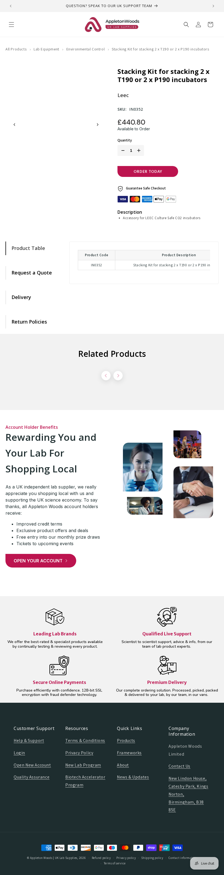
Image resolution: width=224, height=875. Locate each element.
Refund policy (101, 858)
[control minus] (121, 150)
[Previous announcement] (11, 6)
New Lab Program (83, 765)
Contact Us (179, 766)
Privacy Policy (79, 753)
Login (19, 753)
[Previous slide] (14, 124)
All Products (15, 49)
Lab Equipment (46, 49)
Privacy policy (126, 858)
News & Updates (133, 777)
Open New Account (32, 765)
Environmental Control (85, 49)
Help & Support (29, 740)
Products (126, 740)
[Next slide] (97, 124)
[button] (11, 25)
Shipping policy (152, 858)
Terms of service (115, 863)
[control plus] (140, 150)
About (123, 765)
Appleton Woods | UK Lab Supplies (53, 858)
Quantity (124, 140)
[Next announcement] (213, 6)
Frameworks (129, 753)
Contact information (183, 858)
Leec (123, 95)
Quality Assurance (31, 777)
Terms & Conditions (85, 740)
